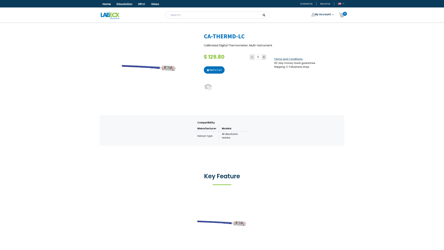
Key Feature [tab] (222, 176)
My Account (323, 14)
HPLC (141, 4)
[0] (341, 14)
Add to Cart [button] (215, 70)
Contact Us (306, 3)
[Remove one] (252, 57)
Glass (155, 4)
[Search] (264, 15)
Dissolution (124, 4)
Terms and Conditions (288, 59)
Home (107, 4)
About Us (325, 3)
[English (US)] (341, 4)
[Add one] (264, 57)
